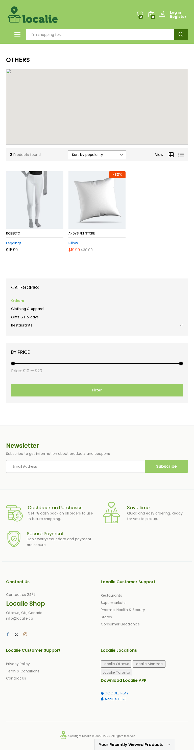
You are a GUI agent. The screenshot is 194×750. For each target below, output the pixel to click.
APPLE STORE (115, 698)
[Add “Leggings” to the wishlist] (45, 225)
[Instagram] (25, 634)
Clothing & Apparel (27, 308)
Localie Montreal (149, 663)
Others (17, 300)
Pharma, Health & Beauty (123, 609)
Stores (106, 617)
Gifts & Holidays (25, 317)
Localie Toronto (116, 672)
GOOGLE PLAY (116, 693)
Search (181, 34)
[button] (22, 225)
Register (178, 17)
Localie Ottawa (116, 663)
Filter (97, 390)
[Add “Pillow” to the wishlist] (108, 225)
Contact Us (16, 678)
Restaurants (21, 325)
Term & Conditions (22, 671)
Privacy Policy (18, 663)
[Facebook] (8, 634)
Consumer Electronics (120, 624)
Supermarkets (113, 602)
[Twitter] (16, 634)
